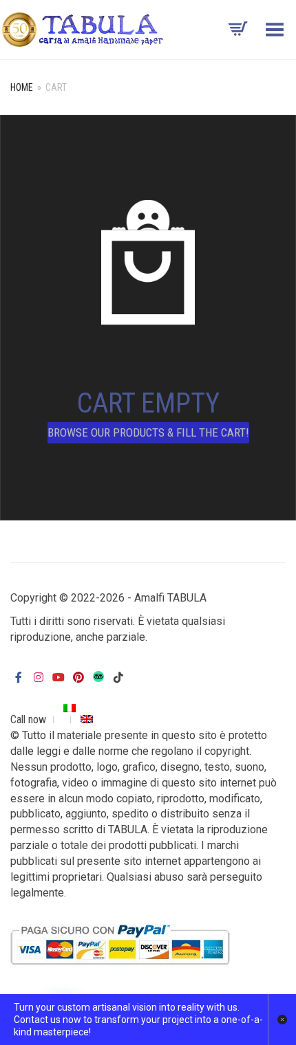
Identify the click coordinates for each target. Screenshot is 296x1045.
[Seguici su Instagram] (38, 677)
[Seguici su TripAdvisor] (98, 675)
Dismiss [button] (282, 1019)
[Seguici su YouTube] (58, 677)
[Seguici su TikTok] (118, 677)
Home (21, 87)
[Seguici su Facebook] (18, 677)
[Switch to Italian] (70, 708)
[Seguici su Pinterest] (78, 677)
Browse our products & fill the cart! (148, 432)
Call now (28, 719)
